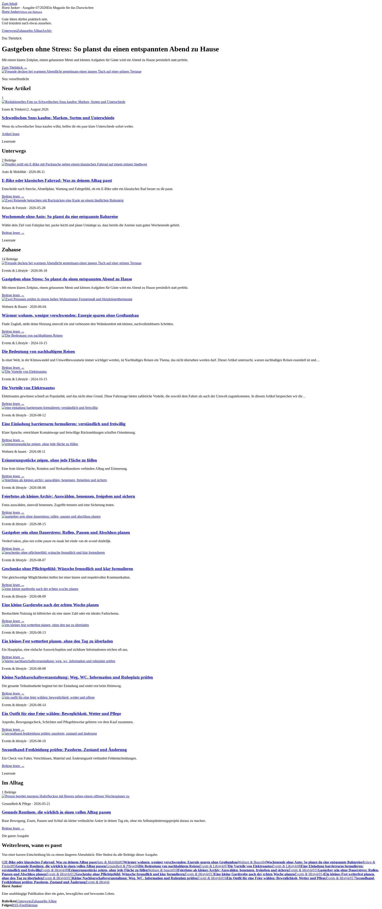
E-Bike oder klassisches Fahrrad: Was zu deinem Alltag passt (57, 180)
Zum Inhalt (9, 4)
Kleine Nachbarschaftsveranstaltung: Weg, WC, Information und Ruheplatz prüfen (77, 677)
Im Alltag (35, 31)
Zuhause (23, 31)
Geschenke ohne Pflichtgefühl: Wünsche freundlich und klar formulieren (67, 568)
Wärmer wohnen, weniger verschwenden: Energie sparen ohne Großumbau (70, 315)
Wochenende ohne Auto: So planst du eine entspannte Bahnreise (60, 216)
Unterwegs (9, 31)
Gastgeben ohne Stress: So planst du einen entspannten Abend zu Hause (67, 279)
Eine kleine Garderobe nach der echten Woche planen (50, 604)
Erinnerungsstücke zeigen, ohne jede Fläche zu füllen (49, 460)
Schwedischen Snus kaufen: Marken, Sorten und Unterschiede (58, 117)
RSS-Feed (19, 905)
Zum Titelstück (14, 67)
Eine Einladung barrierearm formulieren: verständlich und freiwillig (64, 423)
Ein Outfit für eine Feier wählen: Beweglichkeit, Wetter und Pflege (61, 713)
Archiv (47, 31)
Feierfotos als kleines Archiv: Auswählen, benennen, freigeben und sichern (68, 496)
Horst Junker (22, 12)
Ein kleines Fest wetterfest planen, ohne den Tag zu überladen (57, 641)
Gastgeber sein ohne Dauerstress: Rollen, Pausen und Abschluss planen (66, 532)
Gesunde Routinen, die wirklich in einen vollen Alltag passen (56, 812)
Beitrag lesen (13, 196)
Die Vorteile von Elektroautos (28, 387)
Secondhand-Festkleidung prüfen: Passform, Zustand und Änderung (64, 749)
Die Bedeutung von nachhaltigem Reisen (38, 351)
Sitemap (32, 905)
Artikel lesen (10, 134)
